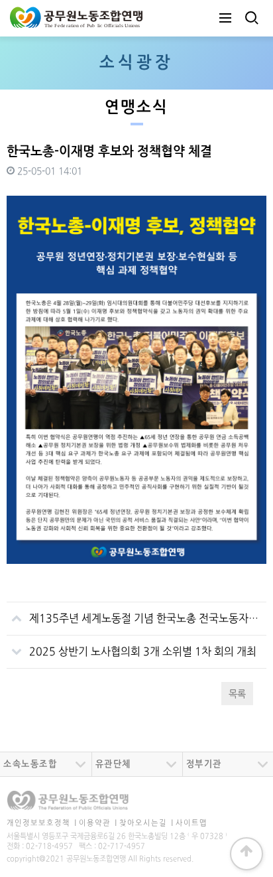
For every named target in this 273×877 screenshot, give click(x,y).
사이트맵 (191, 823)
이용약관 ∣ (98, 823)
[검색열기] (250, 18)
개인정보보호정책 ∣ (42, 823)
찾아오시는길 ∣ (146, 823)
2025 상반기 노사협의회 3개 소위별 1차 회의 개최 (142, 652)
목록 (237, 694)
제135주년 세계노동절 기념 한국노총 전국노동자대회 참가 (147, 619)
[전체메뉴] (225, 18)
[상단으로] (246, 853)
